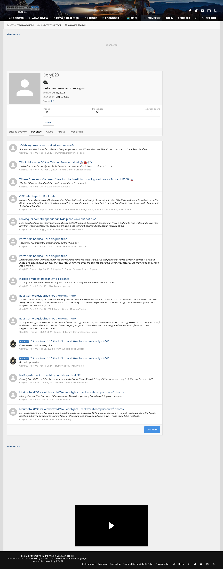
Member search (77, 25)
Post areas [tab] (76, 131)
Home (181, 564)
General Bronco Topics (73, 152)
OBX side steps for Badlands (37, 196)
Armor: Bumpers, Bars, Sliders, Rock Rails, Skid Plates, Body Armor (96, 209)
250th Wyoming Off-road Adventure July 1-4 (47, 145)
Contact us (115, 564)
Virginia (80, 88)
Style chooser (89, 564)
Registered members (21, 25)
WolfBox (65, 186)
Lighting (66, 286)
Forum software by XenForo (47, 555)
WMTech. (65, 558)
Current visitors (51, 25)
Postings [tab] (36, 131)
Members (154, 18)
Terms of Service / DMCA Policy (138, 564)
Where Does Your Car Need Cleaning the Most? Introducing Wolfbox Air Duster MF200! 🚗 (76, 179)
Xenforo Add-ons (48, 561)
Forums (18, 18)
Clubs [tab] (49, 131)
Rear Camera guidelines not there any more (47, 296)
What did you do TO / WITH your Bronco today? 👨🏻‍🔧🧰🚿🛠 (56, 162)
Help (174, 564)
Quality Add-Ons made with (21, 558)
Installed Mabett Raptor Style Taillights (44, 279)
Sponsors (102, 564)
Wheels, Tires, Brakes (73, 348)
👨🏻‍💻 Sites (132, 18)
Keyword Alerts (67, 18)
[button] (110, 18)
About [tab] (61, 131)
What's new (40, 18)
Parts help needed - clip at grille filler (43, 239)
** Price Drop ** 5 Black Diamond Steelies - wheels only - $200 (65, 341)
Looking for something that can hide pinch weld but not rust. (57, 219)
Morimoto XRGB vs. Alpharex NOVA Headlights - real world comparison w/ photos (71, 392)
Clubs (93, 18)
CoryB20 (23, 152)
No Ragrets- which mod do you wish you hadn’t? (50, 375)
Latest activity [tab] (18, 131)
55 (97, 112)
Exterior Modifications (72, 229)
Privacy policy (163, 564)
